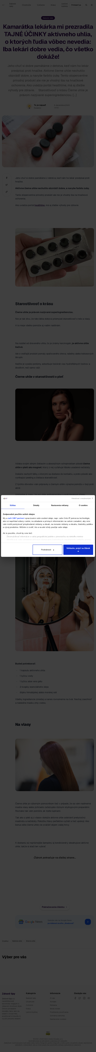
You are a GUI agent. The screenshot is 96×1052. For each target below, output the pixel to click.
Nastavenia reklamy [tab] (59, 505)
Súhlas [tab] (13, 505)
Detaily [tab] (36, 505)
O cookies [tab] (83, 505)
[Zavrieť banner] (82, 498)
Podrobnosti (46, 550)
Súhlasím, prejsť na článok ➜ (78, 549)
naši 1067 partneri (16, 518)
